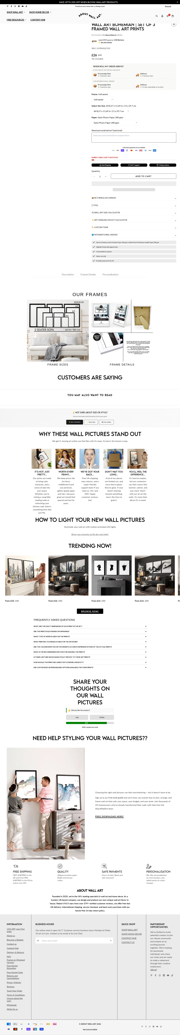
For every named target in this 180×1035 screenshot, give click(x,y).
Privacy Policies (14, 982)
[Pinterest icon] (7, 6)
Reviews (10, 986)
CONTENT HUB (37, 19)
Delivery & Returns (15, 952)
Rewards (168, 6)
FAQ (9, 956)
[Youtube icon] (22, 6)
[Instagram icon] (15, 6)
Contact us (12, 944)
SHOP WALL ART (15, 12)
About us (11, 935)
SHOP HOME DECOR (39, 12)
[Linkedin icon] (19, 6)
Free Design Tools (15, 972)
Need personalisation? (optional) (107, 130)
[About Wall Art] (90, 16)
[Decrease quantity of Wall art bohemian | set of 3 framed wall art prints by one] (94, 176)
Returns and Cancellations (13, 976)
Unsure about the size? (15, 999)
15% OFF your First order (16, 930)
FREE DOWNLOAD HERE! (109, 816)
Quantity (96, 171)
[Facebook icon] (11, 6)
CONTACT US (128, 942)
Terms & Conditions (16, 995)
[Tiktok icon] (26, 6)
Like (77, 717)
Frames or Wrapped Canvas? (16, 961)
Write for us (12, 1009)
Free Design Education (12, 966)
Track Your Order (14, 990)
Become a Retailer (15, 940)
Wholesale (12, 1005)
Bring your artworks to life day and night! (90, 534)
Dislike (101, 717)
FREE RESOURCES (15, 19)
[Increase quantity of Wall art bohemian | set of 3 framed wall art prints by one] (105, 176)
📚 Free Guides (106, 422)
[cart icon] (172, 16)
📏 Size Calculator (75, 422)
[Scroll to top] (175, 1023)
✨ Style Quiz (91, 422)
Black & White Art (111, 35)
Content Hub (13, 948)
